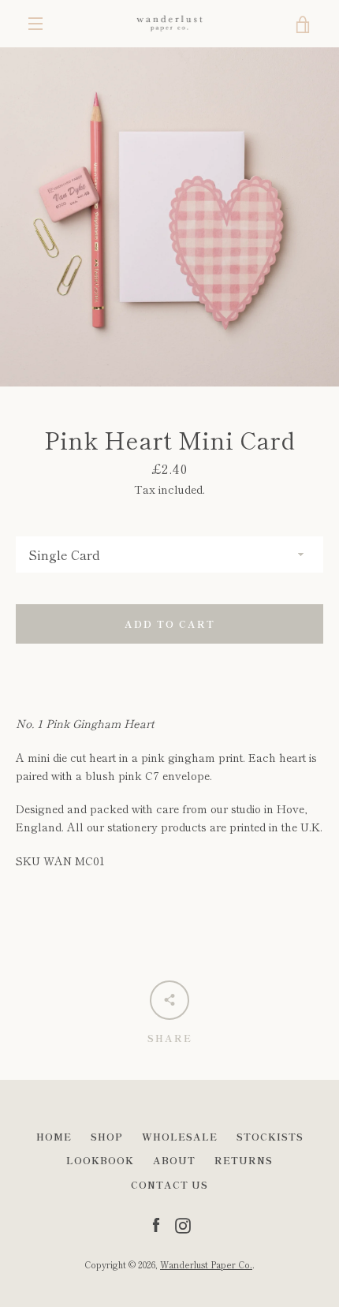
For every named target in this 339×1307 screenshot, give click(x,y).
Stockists (270, 1136)
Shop (107, 1136)
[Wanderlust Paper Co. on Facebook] (156, 1223)
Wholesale (180, 1136)
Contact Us (169, 1184)
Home (54, 1136)
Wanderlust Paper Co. (206, 1264)
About (174, 1160)
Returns (243, 1160)
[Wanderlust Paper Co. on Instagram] (183, 1223)
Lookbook (100, 1160)
